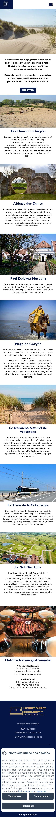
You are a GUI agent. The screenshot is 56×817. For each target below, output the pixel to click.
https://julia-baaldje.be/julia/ (28, 671)
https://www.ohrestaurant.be (28, 674)
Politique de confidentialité (32, 791)
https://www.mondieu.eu (28, 684)
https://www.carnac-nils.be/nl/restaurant (28, 687)
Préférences (28, 806)
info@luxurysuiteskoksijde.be (28, 736)
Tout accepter (41, 796)
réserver (28, 90)
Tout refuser (14, 796)
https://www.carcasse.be (28, 668)
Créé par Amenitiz (28, 814)
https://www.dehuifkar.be (28, 682)
